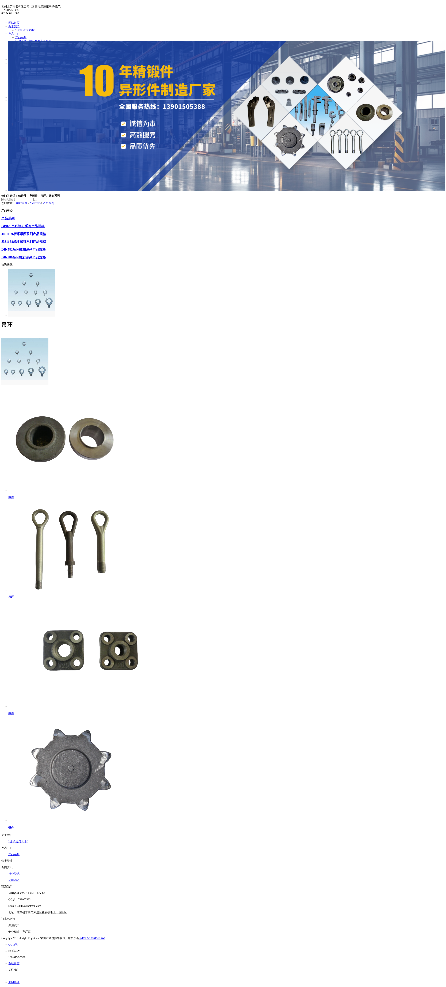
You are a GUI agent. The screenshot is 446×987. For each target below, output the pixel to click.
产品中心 (14, 33)
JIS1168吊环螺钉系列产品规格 (23, 241)
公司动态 (14, 880)
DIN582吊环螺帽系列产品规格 (23, 249)
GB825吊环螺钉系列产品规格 (33, 41)
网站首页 (14, 22)
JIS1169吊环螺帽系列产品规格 (23, 234)
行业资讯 (14, 873)
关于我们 (14, 26)
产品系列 (20, 37)
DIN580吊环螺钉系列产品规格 (23, 257)
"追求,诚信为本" (25, 30)
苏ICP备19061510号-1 (92, 938)
